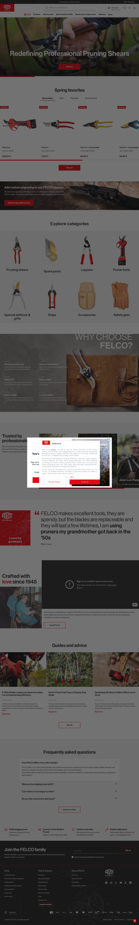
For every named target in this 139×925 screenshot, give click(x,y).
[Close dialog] (108, 440)
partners (53, 449)
